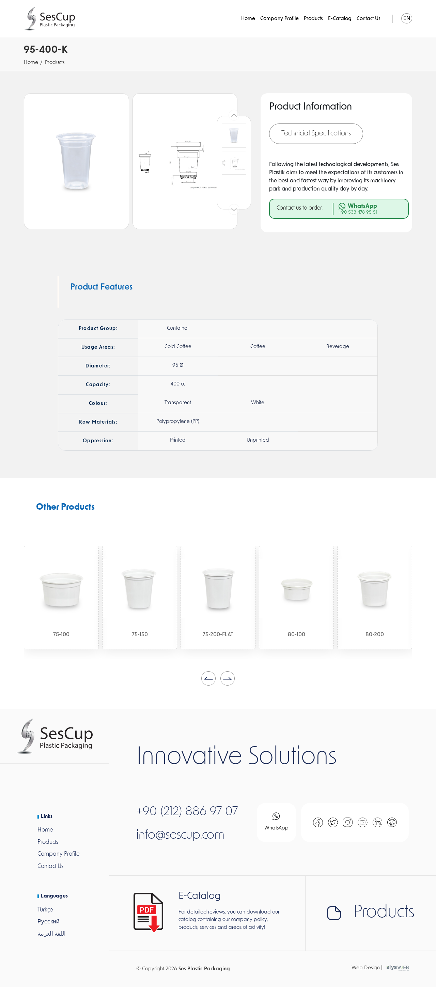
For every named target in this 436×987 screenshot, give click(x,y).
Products (313, 18)
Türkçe (45, 910)
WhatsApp (276, 828)
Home (248, 18)
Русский (48, 922)
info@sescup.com (180, 835)
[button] (208, 678)
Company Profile (279, 18)
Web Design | (367, 968)
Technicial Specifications (316, 133)
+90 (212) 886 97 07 (187, 812)
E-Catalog (340, 18)
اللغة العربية (51, 934)
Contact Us (368, 18)
